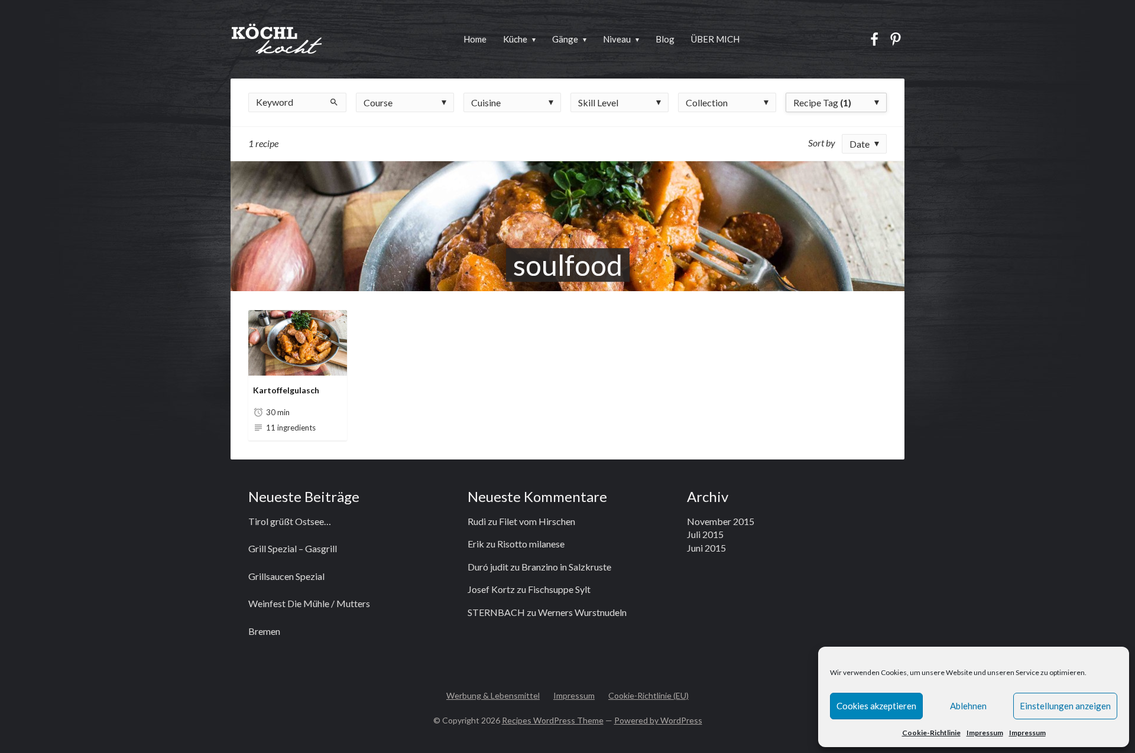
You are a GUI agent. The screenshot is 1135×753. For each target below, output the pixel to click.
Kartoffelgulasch (286, 390)
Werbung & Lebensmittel (493, 695)
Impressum (985, 732)
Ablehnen (968, 705)
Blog (665, 39)
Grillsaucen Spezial (286, 576)
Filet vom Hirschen (537, 521)
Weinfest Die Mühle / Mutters (309, 603)
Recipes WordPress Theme (553, 720)
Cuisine (486, 102)
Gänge (565, 39)
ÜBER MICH (715, 39)
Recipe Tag (822, 102)
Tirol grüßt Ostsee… (289, 521)
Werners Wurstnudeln (582, 612)
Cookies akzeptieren (876, 705)
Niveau (617, 39)
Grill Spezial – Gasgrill (292, 548)
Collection (707, 102)
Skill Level (598, 102)
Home (475, 39)
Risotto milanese (531, 543)
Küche (515, 39)
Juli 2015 (705, 534)
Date (859, 143)
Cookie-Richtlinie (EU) (648, 695)
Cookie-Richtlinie (931, 732)
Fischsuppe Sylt (559, 589)
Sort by (821, 142)
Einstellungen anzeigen (1065, 705)
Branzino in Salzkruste (566, 566)
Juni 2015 (706, 547)
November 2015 (720, 521)
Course (378, 102)
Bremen (264, 631)
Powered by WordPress (658, 720)
